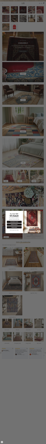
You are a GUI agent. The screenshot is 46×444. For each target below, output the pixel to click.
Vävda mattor (14, 227)
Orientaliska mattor (14, 221)
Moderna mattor (14, 224)
